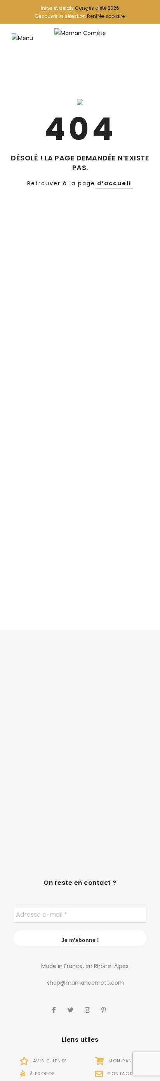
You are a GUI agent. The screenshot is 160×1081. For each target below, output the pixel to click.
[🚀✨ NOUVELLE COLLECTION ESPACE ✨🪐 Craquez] (118, 690)
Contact (119, 1074)
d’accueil (114, 183)
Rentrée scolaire (106, 16)
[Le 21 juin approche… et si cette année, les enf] (42, 814)
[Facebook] (55, 1004)
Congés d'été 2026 (97, 8)
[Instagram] (88, 1004)
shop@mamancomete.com (85, 983)
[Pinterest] (104, 1004)
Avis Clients (49, 1061)
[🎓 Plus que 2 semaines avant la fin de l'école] (118, 752)
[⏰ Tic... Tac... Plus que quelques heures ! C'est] (42, 752)
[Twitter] (71, 1004)
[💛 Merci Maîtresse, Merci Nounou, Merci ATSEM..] (118, 814)
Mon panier (123, 1061)
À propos (42, 1074)
